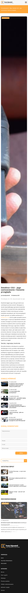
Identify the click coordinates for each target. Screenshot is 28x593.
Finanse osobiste (5, 581)
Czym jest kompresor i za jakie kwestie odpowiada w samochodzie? (17, 485)
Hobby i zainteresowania (7, 584)
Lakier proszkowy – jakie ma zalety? (16, 413)
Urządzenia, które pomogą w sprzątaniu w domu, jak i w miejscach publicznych (16, 385)
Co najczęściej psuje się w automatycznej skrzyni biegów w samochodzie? (17, 406)
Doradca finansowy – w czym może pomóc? (17, 472)
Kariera (3, 590)
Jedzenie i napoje (5, 587)
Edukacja (3, 578)
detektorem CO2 (5, 317)
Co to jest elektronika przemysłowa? (14, 392)
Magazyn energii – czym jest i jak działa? (17, 492)
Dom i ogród (4, 575)
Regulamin (3, 563)
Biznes (2, 572)
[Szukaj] (25, 460)
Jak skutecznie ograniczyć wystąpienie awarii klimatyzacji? (17, 420)
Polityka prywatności (6, 560)
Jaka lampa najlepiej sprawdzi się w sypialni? (17, 478)
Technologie (5, 17)
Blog (2, 558)
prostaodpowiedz (5, 295)
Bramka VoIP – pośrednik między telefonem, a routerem (17, 398)
